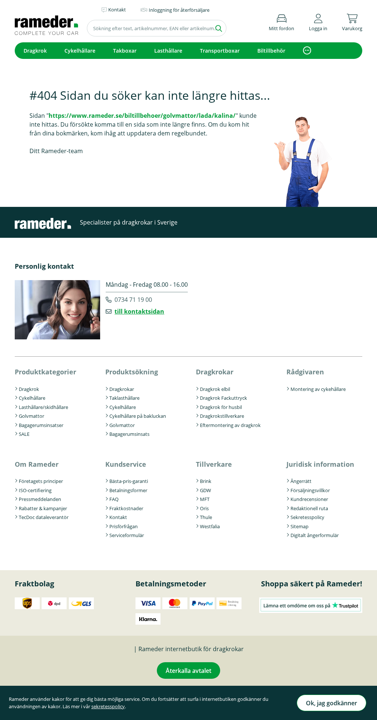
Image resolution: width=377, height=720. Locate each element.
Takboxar (125, 50)
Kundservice (125, 464)
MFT (204, 499)
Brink (205, 481)
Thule (206, 517)
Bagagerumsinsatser (41, 425)
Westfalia (210, 526)
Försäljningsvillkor (310, 490)
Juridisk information (320, 464)
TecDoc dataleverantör (43, 517)
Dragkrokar (121, 389)
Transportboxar (220, 50)
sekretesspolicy (108, 706)
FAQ (114, 499)
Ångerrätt (300, 481)
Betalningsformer (128, 490)
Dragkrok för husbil (221, 407)
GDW (205, 490)
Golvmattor (31, 416)
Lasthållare (168, 50)
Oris (204, 508)
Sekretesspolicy (307, 517)
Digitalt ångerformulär (314, 535)
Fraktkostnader (126, 508)
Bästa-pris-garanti (128, 481)
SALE (24, 434)
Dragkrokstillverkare (222, 416)
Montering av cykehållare (318, 389)
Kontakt (118, 517)
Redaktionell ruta (309, 508)
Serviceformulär (126, 535)
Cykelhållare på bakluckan (137, 416)
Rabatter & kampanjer (43, 508)
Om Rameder (37, 464)
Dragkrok (35, 50)
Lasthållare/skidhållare (43, 407)
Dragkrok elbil (215, 389)
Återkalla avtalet (188, 671)
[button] (318, 21)
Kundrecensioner (309, 499)
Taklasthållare (124, 398)
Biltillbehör (271, 50)
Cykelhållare (79, 50)
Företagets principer (41, 481)
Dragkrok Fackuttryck (223, 398)
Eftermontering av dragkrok (230, 425)
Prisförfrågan (123, 526)
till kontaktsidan (139, 311)
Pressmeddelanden (40, 499)
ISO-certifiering (35, 490)
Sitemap (299, 526)
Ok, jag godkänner (331, 703)
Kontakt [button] (117, 9)
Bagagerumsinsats (129, 434)
